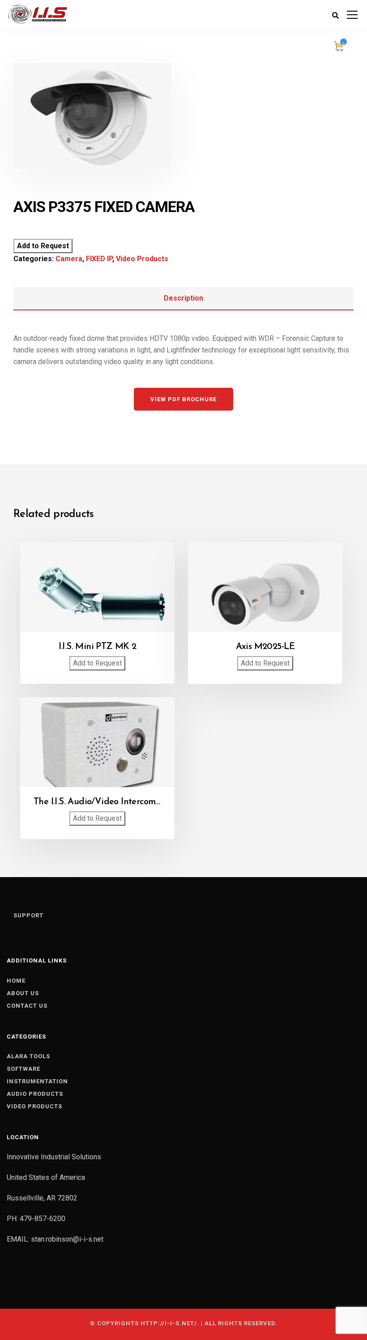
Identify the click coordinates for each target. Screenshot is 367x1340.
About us (23, 993)
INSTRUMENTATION (37, 1081)
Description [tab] (183, 298)
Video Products (142, 258)
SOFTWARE (23, 1068)
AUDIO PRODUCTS (35, 1093)
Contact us (27, 1005)
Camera (68, 258)
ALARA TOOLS (28, 1056)
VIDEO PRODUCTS (34, 1106)
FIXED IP (99, 258)
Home (16, 980)
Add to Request (43, 246)
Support (28, 915)
